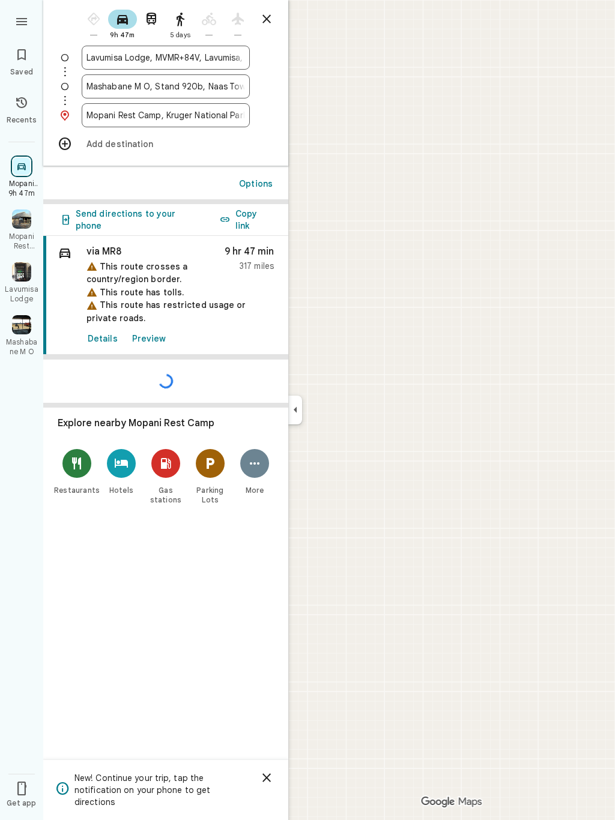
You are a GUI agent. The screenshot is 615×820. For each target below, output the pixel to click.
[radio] (93, 23)
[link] (165, 295)
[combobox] (165, 58)
